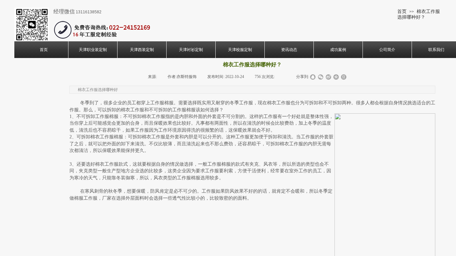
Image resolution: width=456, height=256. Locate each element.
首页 (402, 11)
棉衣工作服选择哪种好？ (418, 14)
